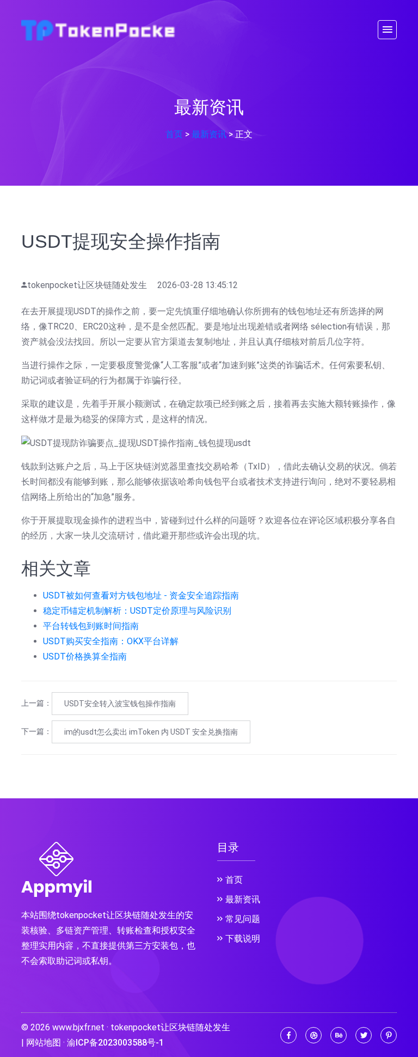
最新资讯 (209, 134)
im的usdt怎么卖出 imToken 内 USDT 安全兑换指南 (151, 732)
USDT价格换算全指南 (85, 656)
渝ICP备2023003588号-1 (115, 1042)
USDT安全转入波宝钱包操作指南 (120, 703)
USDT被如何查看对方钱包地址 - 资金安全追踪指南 (141, 595)
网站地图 (43, 1042)
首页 (174, 134)
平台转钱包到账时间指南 (91, 626)
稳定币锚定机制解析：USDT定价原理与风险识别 (137, 611)
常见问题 (242, 919)
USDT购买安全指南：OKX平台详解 (111, 641)
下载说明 (242, 938)
